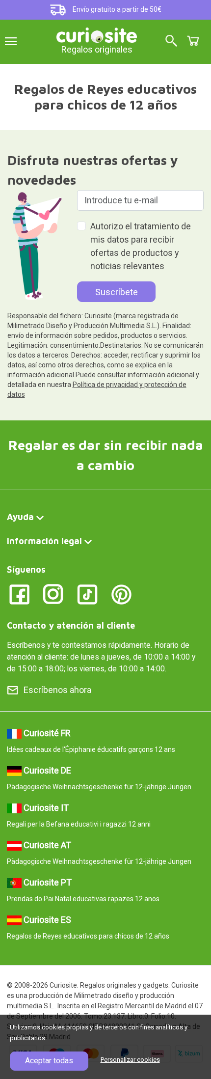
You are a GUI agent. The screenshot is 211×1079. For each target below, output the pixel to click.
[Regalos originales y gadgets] (96, 34)
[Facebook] (19, 594)
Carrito (193, 41)
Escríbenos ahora (57, 690)
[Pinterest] (121, 594)
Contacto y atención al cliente (71, 625)
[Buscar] (171, 41)
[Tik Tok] (88, 594)
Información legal (44, 541)
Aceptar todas (49, 1060)
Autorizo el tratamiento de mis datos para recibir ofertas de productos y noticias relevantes (140, 246)
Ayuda (20, 517)
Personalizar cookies (130, 1059)
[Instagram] (53, 594)
